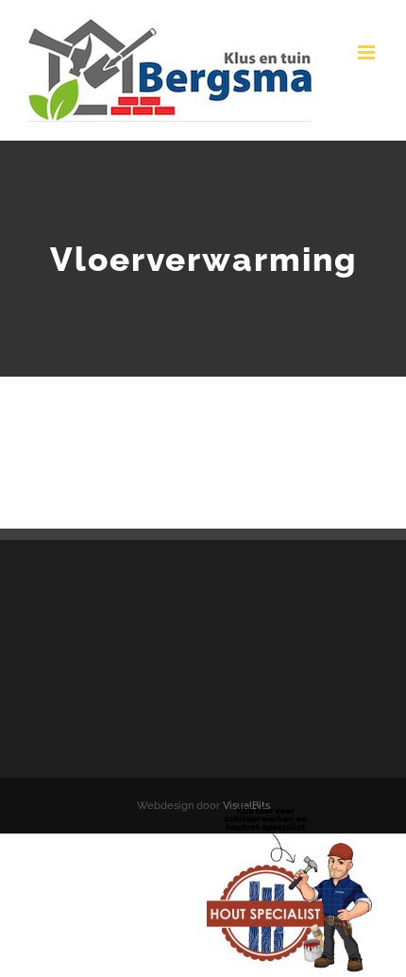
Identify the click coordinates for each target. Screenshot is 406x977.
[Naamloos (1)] (290, 808)
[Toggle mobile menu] (368, 52)
